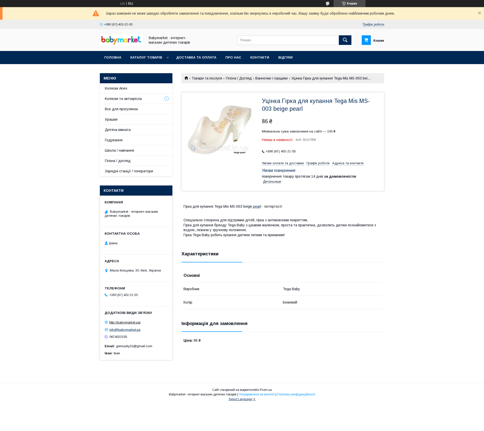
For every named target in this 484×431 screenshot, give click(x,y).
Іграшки (111, 119)
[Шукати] (345, 40)
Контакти (259, 57)
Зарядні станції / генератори (129, 171)
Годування (114, 140)
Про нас (233, 57)
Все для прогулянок (121, 109)
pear (256, 206)
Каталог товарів (146, 57)
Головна (112, 57)
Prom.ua (266, 390)
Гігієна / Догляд (239, 78)
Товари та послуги (207, 78)
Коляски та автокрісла (123, 99)
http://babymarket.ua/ (125, 322)
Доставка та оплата (196, 57)
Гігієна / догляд (118, 161)
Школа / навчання (119, 150)
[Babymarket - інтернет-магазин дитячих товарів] (121, 44)
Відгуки (285, 57)
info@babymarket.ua (124, 330)
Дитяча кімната (118, 130)
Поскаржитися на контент (257, 394)
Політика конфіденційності (296, 394)
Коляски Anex (116, 88)
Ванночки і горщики (271, 78)
